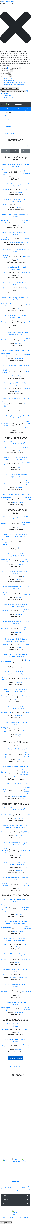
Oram (5, 288)
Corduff (26, 205)
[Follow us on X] (15, 1181)
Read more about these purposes (14, 84)
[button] (15, 27)
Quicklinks (6, 1200)
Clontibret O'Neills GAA (18, 796)
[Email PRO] (13, 1181)
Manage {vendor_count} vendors (14, 82)
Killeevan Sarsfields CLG (5, 404)
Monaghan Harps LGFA (4, 172)
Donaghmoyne (6, 322)
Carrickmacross (24, 696)
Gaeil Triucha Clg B (26, 482)
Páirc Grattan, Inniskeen (18, 777)
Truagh (5, 447)
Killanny (4, 272)
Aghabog (26, 447)
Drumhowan (26, 388)
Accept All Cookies (7, 88)
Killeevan (18, 409)
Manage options (8, 78)
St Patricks (4, 628)
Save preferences (19, 91)
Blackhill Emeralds (18, 376)
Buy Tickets (8, 1188)
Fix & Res (6, 109)
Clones (26, 189)
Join (28, 109)
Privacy (11, 1217)
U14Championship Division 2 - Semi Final (15, 365)
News (19, 109)
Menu (4, 1195)
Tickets (7, 119)
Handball (8, 126)
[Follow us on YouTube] (18, 1181)
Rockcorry (26, 288)
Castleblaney (25, 832)
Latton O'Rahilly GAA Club (26, 755)
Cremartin (26, 304)
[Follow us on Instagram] (16, 1181)
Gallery (7, 116)
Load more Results (15, 1058)
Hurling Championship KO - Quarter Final (15, 749)
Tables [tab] (25, 151)
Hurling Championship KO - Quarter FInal (15, 766)
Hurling (7, 123)
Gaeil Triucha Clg (26, 371)
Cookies (18, 1217)
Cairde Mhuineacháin (23, 1189)
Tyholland (5, 205)
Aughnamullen (25, 272)
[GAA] (5, 1160)
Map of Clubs (9, 133)
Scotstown (5, 189)
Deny (16, 88)
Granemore (5, 832)
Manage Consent (6, 1223)
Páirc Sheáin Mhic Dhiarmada (18, 242)
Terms (26, 1217)
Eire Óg (26, 944)
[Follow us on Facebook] (14, 1181)
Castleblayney (18, 358)
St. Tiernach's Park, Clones (18, 977)
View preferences (6, 91)
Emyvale (4, 339)
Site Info (5, 1204)
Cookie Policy (7, 95)
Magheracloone (18, 502)
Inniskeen (26, 542)
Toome (26, 239)
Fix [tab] (6, 151)
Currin (26, 404)
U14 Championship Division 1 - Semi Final (15, 350)
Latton (27, 712)
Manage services (8, 80)
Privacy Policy (8, 97)
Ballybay (18, 632)
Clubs (7, 130)
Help (4, 1217)
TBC (18, 225)
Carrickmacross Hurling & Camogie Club (24, 772)
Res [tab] (15, 151)
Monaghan (18, 177)
